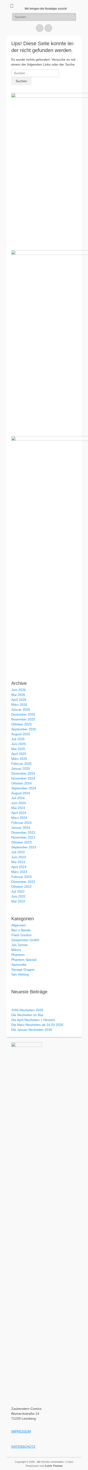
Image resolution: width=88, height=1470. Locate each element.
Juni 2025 (18, 744)
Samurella (18, 964)
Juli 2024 (18, 798)
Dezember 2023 (23, 832)
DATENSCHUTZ (23, 1446)
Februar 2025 (21, 763)
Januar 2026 (20, 709)
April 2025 (18, 754)
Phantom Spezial (23, 959)
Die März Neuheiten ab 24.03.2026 (37, 1025)
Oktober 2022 (21, 886)
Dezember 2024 (23, 773)
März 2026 (19, 704)
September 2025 (23, 729)
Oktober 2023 (21, 842)
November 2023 (23, 837)
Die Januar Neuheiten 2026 (31, 1030)
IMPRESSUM (21, 1431)
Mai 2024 (18, 808)
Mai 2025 (18, 749)
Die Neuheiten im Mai (27, 1015)
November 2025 (23, 719)
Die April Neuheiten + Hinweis (33, 1020)
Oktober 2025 (21, 724)
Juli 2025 (18, 739)
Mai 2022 (18, 901)
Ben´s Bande (21, 930)
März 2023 (19, 872)
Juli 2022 (18, 891)
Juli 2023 (18, 852)
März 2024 (19, 818)
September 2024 (23, 788)
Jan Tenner (19, 945)
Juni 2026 (18, 690)
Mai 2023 (18, 862)
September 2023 (23, 847)
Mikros (16, 950)
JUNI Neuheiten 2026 (27, 1010)
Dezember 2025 (23, 714)
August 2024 (20, 793)
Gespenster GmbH (25, 940)
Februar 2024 (21, 822)
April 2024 (18, 813)
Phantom (18, 955)
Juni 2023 (18, 857)
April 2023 (18, 867)
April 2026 (18, 700)
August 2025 (20, 734)
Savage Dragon (22, 969)
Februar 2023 (21, 877)
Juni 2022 (18, 896)
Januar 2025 (20, 768)
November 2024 (23, 778)
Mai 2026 (18, 695)
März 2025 (19, 759)
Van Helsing (20, 974)
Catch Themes (54, 1465)
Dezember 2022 (23, 881)
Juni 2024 (18, 803)
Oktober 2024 (21, 783)
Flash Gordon (21, 935)
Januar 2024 (20, 827)
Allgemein (18, 925)
